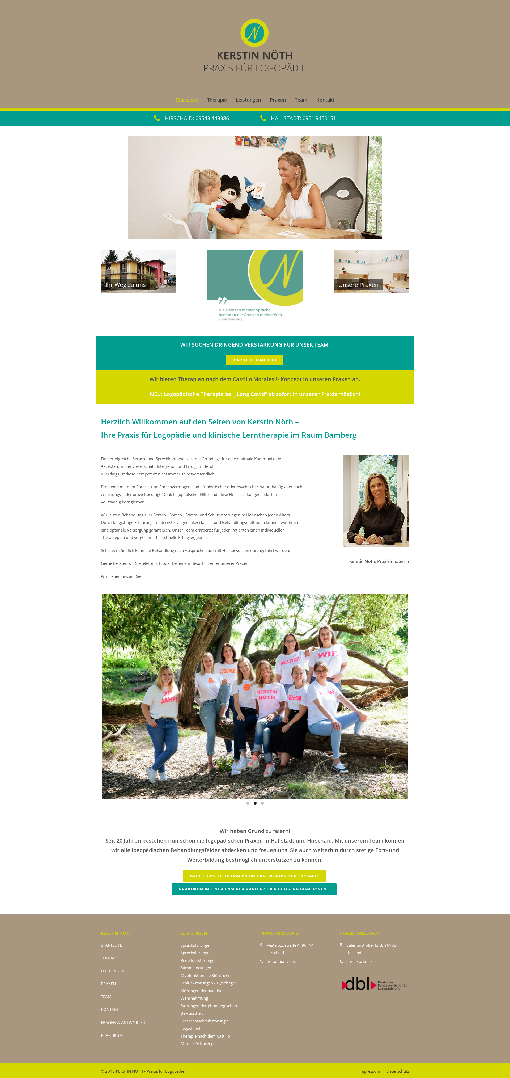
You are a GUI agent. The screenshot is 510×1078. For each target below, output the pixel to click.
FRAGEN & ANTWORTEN (123, 1022)
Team (301, 99)
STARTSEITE (111, 945)
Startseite (187, 99)
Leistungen (248, 99)
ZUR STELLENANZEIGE (254, 360)
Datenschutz (397, 1071)
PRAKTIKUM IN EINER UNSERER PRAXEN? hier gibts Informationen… (254, 889)
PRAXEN (108, 983)
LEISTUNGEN (112, 971)
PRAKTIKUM (112, 1035)
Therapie (217, 99)
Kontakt (325, 99)
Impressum (369, 1071)
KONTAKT (110, 1009)
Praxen (278, 99)
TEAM (106, 996)
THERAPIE (110, 958)
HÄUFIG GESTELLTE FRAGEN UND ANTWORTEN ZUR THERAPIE (254, 876)
